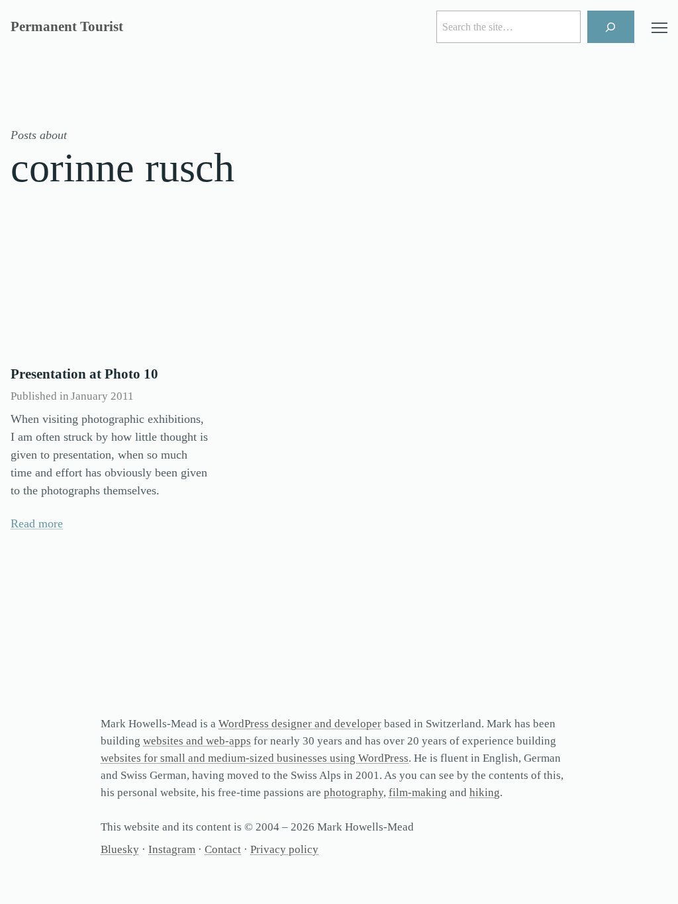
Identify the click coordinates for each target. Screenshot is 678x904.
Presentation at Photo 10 (84, 374)
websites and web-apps (197, 741)
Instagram (171, 849)
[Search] (610, 27)
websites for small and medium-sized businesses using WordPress (255, 758)
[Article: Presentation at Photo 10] (110, 289)
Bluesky (120, 849)
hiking (484, 792)
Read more (37, 523)
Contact (223, 849)
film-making (418, 792)
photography (353, 792)
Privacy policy (284, 849)
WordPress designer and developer (299, 723)
